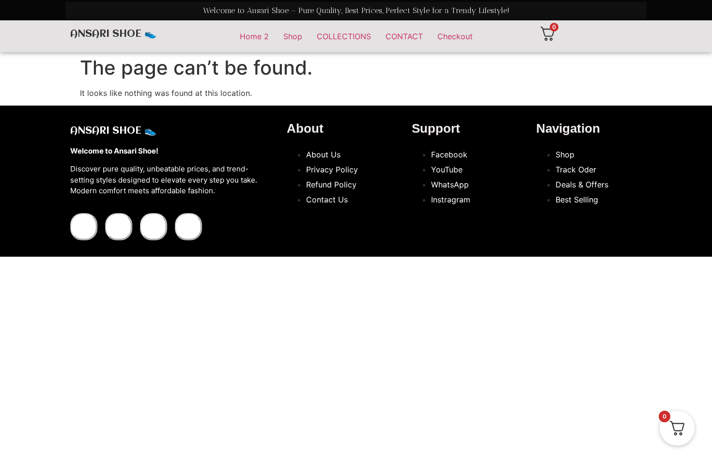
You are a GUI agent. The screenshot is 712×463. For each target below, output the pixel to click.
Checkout (455, 36)
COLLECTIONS (344, 36)
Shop (292, 36)
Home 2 (254, 36)
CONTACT (404, 36)
